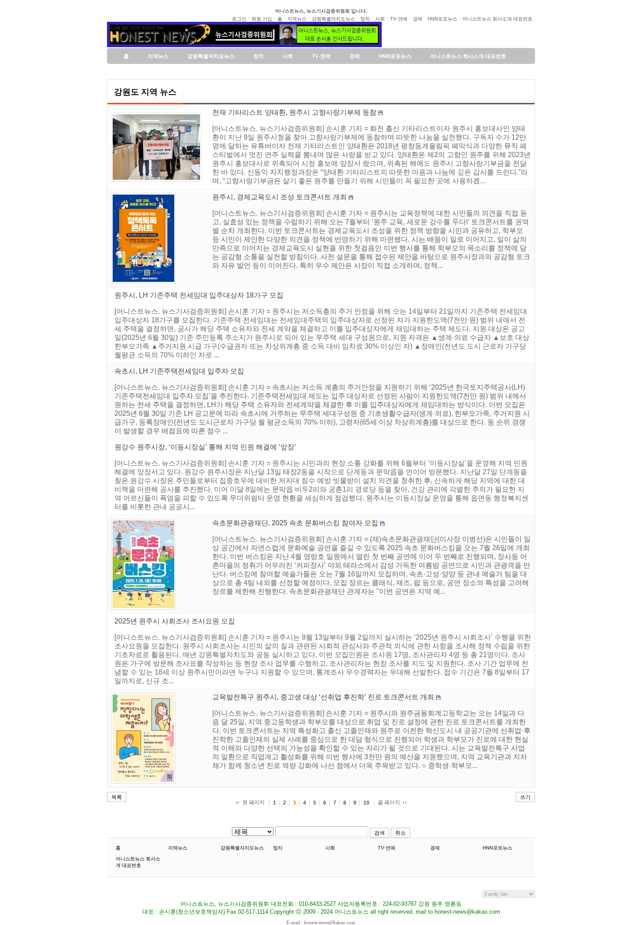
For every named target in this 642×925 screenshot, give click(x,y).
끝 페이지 (389, 802)
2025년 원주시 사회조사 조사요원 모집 (174, 621)
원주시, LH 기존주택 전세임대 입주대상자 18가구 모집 (198, 295)
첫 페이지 (253, 802)
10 (366, 803)
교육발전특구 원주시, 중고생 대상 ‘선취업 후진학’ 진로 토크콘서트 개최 (323, 697)
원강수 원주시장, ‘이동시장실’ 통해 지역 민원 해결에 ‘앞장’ (205, 447)
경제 (435, 847)
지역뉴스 (177, 847)
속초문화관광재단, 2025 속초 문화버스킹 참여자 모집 (295, 523)
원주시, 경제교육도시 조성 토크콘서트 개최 (279, 197)
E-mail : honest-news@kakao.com (321, 922)
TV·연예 (386, 847)
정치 (278, 847)
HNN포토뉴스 (497, 847)
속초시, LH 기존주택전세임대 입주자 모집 (179, 371)
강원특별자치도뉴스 (242, 847)
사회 (330, 847)
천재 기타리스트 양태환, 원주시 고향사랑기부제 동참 (294, 112)
